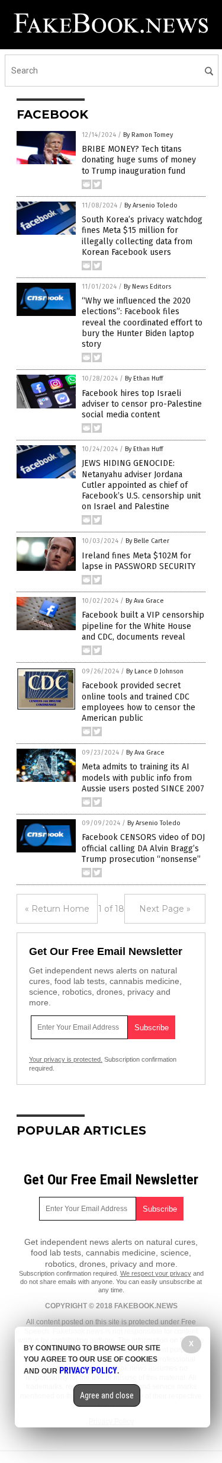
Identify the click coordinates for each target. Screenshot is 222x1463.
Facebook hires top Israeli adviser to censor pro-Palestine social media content (142, 404)
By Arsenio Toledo (151, 205)
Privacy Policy (88, 1370)
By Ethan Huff (144, 378)
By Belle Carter (147, 541)
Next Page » (165, 908)
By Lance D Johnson (155, 671)
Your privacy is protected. (65, 1059)
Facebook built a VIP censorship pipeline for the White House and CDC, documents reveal (143, 625)
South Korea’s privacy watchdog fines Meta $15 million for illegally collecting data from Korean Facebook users (142, 236)
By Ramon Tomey (148, 135)
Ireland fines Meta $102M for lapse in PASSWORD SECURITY (138, 561)
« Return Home (57, 908)
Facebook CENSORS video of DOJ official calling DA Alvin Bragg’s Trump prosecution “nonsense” (143, 848)
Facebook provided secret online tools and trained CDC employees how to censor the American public (138, 702)
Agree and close (107, 1395)
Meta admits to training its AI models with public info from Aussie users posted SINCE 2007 (143, 777)
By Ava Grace (145, 601)
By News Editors (147, 286)
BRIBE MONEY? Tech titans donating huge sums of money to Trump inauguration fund (139, 159)
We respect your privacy (155, 1273)
